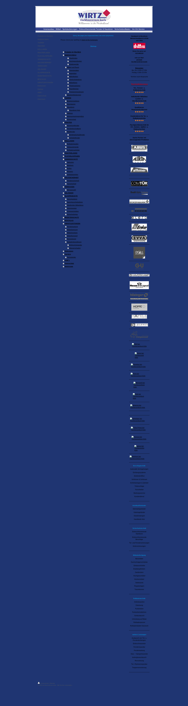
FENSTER (68, 122)
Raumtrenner (74, 89)
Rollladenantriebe (73, 150)
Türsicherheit (71, 184)
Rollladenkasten (72, 144)
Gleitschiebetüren (75, 80)
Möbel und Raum (73, 67)
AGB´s (67, 260)
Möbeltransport (72, 236)
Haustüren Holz (74, 110)
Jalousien (70, 162)
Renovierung (71, 239)
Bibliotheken (73, 76)
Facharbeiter (71, 257)
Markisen (70, 165)
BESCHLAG (69, 220)
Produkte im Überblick (73, 52)
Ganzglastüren (72, 199)
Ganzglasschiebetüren (75, 202)
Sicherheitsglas (72, 214)
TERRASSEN (69, 187)
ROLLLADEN (69, 141)
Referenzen (69, 251)
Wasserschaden (75, 248)
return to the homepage (89, 40)
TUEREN (68, 98)
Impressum (69, 266)
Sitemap (52, 683)
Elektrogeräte (74, 64)
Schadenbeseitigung (74, 242)
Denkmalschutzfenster (77, 135)
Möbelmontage (72, 233)
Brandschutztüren (73, 101)
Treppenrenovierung (76, 92)
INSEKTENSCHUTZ (72, 217)
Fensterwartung (72, 227)
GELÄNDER (69, 193)
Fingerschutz (71, 119)
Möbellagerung (72, 230)
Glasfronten (73, 58)
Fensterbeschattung (74, 129)
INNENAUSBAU (70, 55)
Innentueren (71, 104)
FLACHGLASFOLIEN (72, 156)
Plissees (70, 171)
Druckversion (44, 683)
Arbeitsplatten (74, 70)
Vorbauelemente (73, 147)
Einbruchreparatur (75, 245)
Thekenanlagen (74, 86)
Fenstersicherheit (73, 181)
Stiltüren (70, 113)
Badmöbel (72, 73)
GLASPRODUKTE (71, 196)
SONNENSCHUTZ (71, 159)
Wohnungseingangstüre (75, 116)
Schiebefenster (74, 138)
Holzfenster (71, 132)
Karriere (68, 254)
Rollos (69, 168)
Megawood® (71, 190)
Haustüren (70, 107)
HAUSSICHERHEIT (72, 178)
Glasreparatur (72, 208)
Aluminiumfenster (73, 125)
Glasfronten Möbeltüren (75, 205)
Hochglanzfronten (75, 61)
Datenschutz (69, 263)
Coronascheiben (73, 211)
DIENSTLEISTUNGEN (72, 224)
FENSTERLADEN (71, 153)
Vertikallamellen (72, 175)
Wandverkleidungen (74, 95)
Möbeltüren (73, 83)
